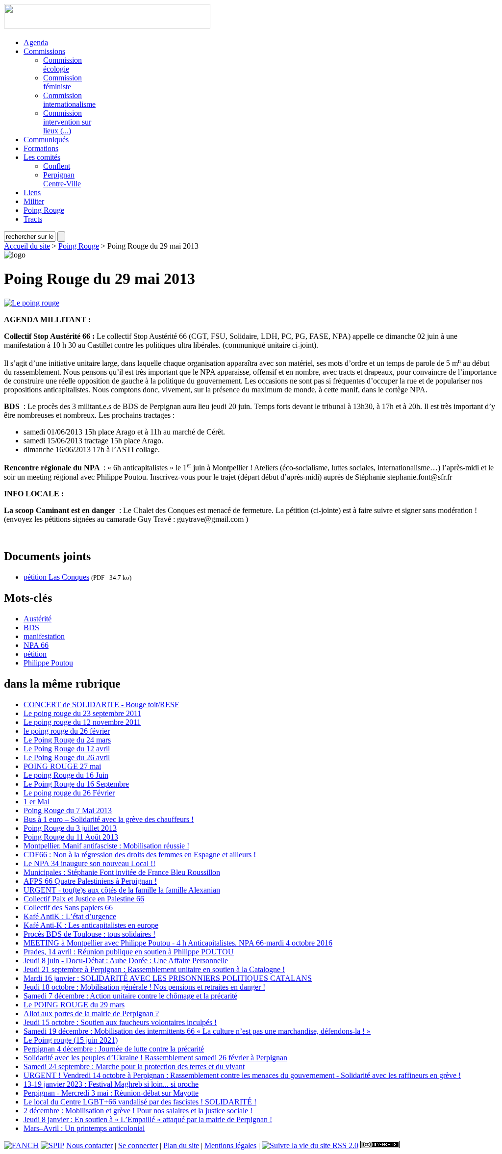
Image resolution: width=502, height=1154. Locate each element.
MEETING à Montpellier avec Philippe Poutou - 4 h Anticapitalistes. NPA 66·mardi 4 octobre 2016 (178, 943)
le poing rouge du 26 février (67, 731)
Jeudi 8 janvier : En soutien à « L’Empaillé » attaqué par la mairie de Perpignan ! (148, 1119)
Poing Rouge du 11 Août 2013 (71, 837)
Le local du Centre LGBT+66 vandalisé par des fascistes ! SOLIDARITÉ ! (140, 1102)
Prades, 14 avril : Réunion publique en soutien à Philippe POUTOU (129, 952)
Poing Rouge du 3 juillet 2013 (70, 828)
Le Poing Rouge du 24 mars (67, 740)
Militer (34, 201)
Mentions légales (230, 1145)
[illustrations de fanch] (21, 1145)
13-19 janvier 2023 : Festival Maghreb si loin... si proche (111, 1084)
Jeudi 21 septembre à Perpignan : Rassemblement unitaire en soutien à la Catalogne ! (154, 969)
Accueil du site (27, 246)
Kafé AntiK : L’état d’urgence (70, 916)
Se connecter (138, 1145)
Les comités (42, 157)
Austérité (37, 619)
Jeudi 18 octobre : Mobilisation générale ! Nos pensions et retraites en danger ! (144, 987)
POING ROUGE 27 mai (62, 766)
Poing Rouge (44, 210)
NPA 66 (36, 645)
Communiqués (46, 139)
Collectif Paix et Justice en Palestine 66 (84, 899)
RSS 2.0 (344, 1145)
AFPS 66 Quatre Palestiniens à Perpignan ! (90, 881)
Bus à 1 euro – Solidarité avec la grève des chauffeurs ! (109, 819)
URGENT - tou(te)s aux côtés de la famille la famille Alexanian (122, 890)
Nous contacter (89, 1145)
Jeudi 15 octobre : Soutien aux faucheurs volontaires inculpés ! (120, 1022)
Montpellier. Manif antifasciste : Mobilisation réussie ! (106, 846)
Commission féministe (62, 82)
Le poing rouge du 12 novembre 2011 (82, 722)
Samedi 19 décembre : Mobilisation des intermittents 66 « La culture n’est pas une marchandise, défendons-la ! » (197, 1031)
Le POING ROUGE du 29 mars (74, 1004)
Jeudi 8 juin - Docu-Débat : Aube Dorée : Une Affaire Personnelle (126, 960)
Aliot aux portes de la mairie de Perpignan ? (91, 1013)
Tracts (33, 219)
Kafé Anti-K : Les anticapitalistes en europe (91, 925)
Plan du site (181, 1145)
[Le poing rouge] (31, 303)
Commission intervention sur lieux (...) (67, 122)
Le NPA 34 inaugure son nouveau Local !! (89, 863)
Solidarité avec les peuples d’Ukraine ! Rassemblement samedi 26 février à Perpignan (155, 1057)
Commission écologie (62, 64)
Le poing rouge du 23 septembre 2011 (82, 713)
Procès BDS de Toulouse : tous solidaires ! (89, 934)
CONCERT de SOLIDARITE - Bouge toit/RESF (101, 704)
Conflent (56, 166)
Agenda (36, 42)
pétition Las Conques (56, 577)
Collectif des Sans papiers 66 (68, 907)
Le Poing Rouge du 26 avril (67, 757)
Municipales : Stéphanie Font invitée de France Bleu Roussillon (122, 872)
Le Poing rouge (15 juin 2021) (71, 1040)
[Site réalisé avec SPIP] (52, 1145)
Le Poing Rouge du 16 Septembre (76, 784)
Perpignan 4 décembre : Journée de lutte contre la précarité (114, 1049)
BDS (31, 627)
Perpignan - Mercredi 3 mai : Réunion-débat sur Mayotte (111, 1093)
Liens (32, 192)
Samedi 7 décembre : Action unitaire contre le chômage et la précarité (130, 996)
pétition (35, 654)
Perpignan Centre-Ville (62, 179)
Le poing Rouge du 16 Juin (66, 775)
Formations (41, 148)
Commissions (44, 51)
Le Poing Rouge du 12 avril (67, 748)
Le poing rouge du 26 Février (69, 793)
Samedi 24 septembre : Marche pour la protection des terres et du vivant (134, 1066)
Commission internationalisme (69, 99)
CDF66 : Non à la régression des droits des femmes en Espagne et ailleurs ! (140, 854)
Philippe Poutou (48, 663)
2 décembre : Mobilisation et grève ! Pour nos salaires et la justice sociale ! (138, 1110)
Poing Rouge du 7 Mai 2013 (68, 810)
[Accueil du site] (107, 26)
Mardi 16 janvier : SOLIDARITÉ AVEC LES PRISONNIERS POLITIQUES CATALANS (168, 978)
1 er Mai (37, 801)
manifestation (44, 636)
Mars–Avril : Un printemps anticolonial (84, 1128)
